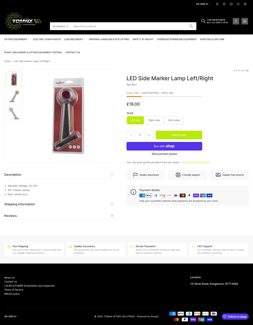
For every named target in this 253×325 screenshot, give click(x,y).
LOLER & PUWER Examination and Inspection (29, 285)
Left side (135, 120)
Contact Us (72, 52)
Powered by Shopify (148, 316)
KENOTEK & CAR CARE (212, 39)
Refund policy (12, 293)
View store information (196, 162)
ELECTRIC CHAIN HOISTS (47, 39)
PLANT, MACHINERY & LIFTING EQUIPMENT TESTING (33, 52)
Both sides (174, 120)
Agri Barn (131, 84)
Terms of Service (13, 289)
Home (7, 61)
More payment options (164, 153)
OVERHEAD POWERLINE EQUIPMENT (177, 39)
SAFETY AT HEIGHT (143, 39)
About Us (9, 277)
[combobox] (133, 26)
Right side (154, 120)
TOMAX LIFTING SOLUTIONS (119, 316)
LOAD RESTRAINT (73, 39)
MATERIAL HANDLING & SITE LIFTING (109, 39)
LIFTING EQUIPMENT (15, 39)
